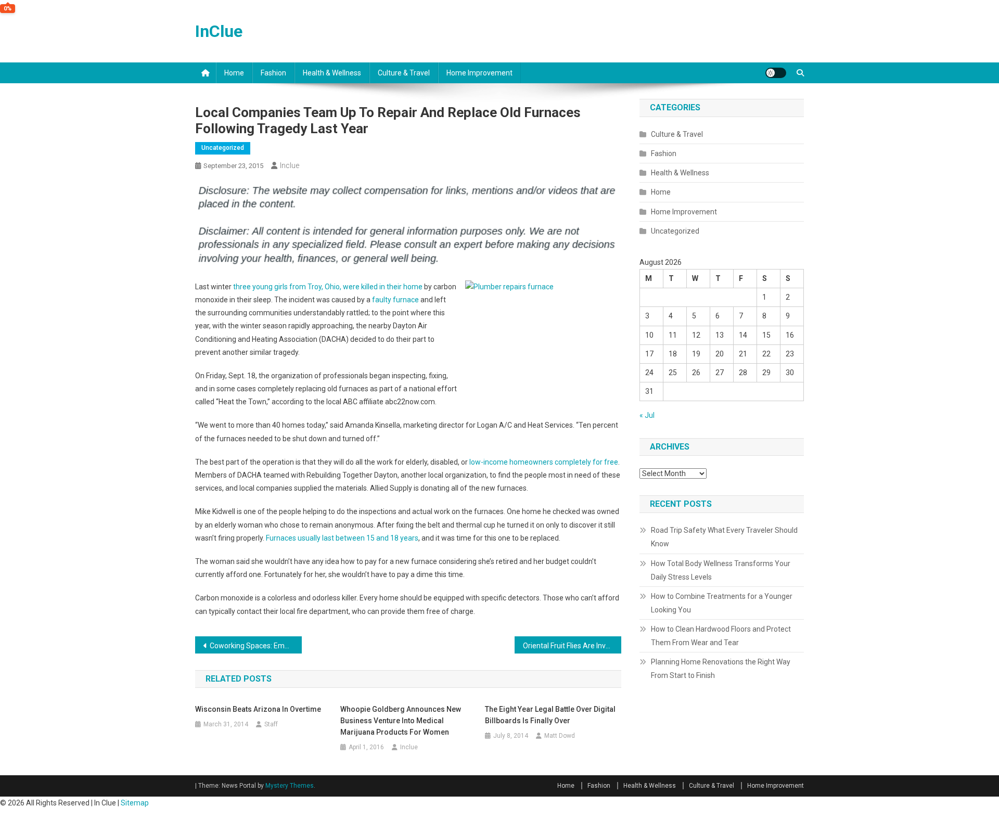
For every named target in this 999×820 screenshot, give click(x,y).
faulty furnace (395, 300)
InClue (218, 31)
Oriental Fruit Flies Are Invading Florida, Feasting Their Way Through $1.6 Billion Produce (572, 646)
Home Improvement (479, 73)
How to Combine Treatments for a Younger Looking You (721, 603)
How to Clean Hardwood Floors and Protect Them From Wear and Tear (721, 636)
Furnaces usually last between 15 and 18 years (342, 538)
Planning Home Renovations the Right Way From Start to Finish (720, 669)
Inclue (289, 165)
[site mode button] (775, 73)
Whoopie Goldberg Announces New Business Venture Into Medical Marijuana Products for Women (400, 720)
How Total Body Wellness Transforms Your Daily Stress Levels (720, 570)
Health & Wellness (332, 73)
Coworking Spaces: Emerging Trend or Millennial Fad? (256, 646)
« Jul (647, 415)
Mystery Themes (289, 785)
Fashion (273, 73)
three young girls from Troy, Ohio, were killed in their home (327, 287)
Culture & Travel (404, 73)
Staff (271, 724)
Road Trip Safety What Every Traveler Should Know (724, 537)
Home (234, 73)
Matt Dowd (559, 735)
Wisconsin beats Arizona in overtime (258, 709)
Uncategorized (222, 147)
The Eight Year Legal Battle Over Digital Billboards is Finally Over (550, 715)
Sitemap (135, 803)
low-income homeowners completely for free (543, 462)
